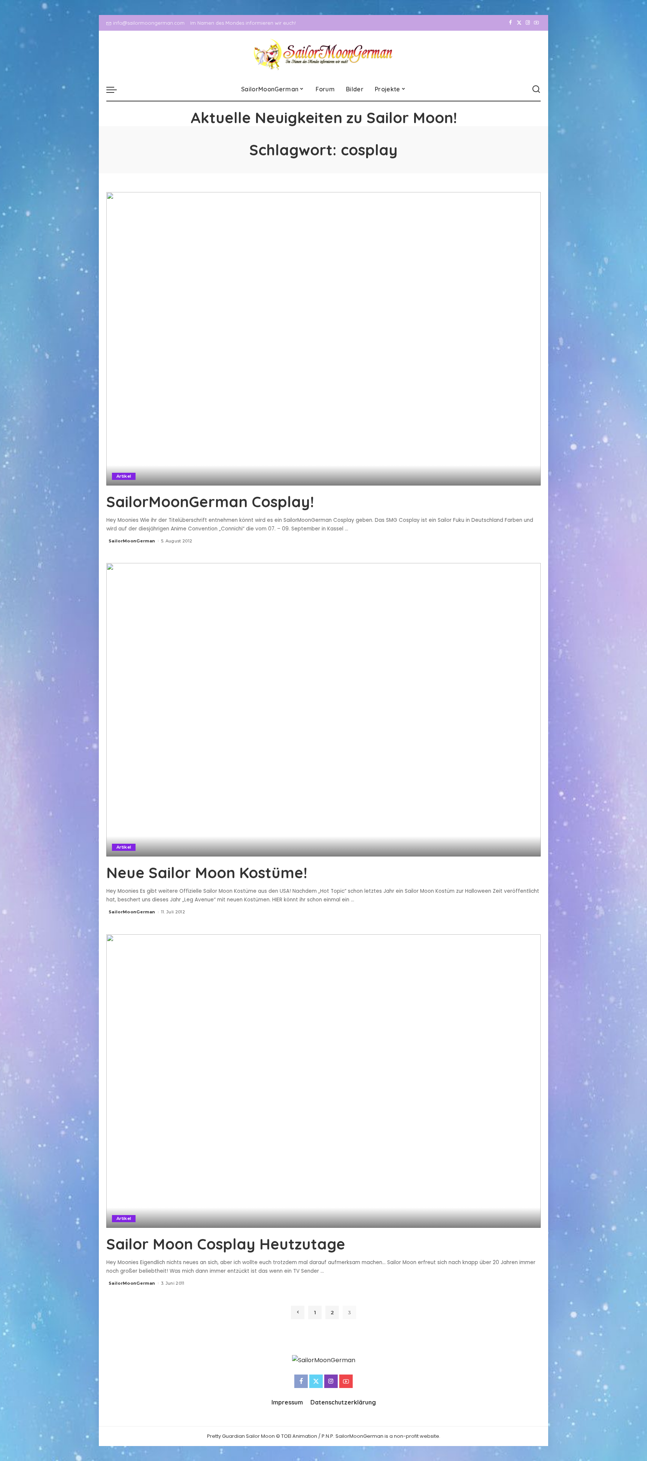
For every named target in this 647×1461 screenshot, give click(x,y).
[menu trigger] (115, 89)
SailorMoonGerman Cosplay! (210, 501)
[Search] (536, 89)
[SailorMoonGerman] (323, 54)
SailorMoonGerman (132, 541)
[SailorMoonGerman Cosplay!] (323, 339)
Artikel (123, 476)
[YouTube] (536, 23)
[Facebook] (510, 23)
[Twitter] (519, 23)
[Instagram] (527, 23)
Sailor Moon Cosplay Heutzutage (225, 1244)
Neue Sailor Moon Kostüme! (206, 872)
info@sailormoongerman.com (149, 23)
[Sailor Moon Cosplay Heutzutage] (323, 1081)
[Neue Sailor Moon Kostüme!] (323, 709)
